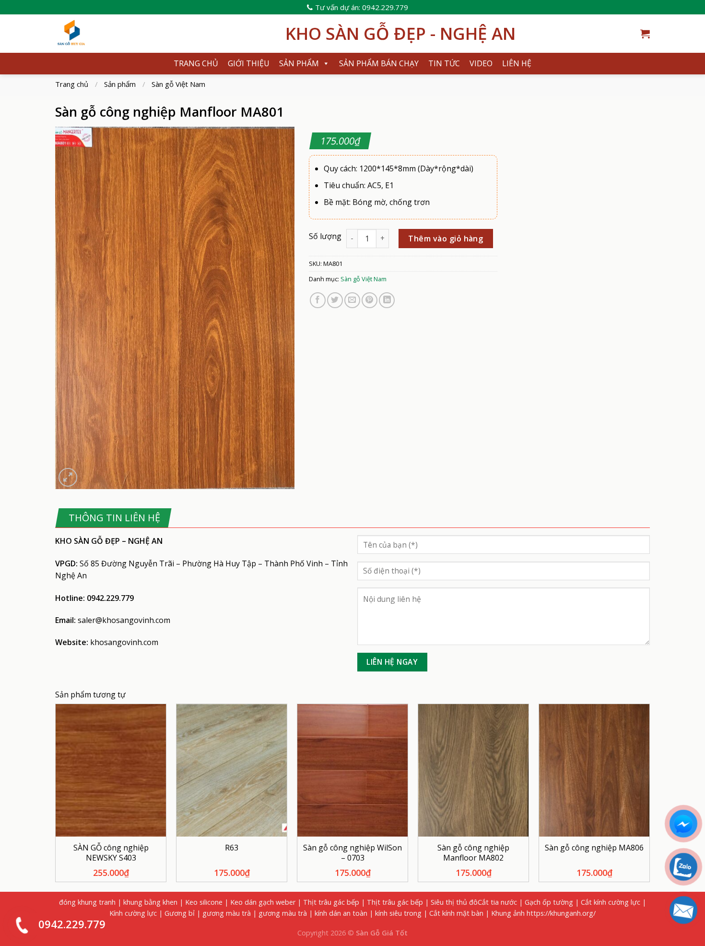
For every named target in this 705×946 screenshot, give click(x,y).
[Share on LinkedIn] (387, 300)
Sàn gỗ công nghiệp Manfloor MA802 (473, 853)
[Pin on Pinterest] (369, 300)
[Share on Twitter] (335, 300)
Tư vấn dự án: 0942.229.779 (361, 7)
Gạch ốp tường (549, 902)
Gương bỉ (179, 913)
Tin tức (444, 63)
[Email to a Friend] (352, 300)
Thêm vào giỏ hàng (445, 238)
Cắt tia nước (497, 902)
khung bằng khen (150, 902)
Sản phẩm (299, 63)
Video (481, 63)
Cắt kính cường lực (610, 902)
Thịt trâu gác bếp (331, 902)
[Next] (649, 797)
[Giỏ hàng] (645, 33)
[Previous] (55, 797)
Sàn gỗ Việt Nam (178, 84)
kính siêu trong (398, 913)
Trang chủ (196, 63)
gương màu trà (226, 913)
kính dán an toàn (341, 913)
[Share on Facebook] (318, 300)
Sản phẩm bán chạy (379, 63)
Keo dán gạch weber (262, 902)
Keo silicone (204, 902)
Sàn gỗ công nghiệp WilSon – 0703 (352, 853)
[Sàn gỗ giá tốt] (163, 33)
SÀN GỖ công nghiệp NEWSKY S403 (111, 853)
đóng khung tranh (87, 902)
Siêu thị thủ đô (454, 902)
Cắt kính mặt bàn (456, 913)
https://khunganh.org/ (561, 913)
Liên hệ (516, 63)
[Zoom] (68, 477)
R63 (231, 848)
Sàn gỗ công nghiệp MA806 (594, 848)
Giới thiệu (249, 63)
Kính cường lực (133, 913)
